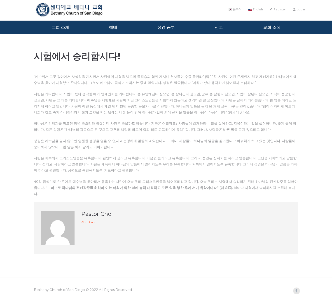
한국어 (237, 9)
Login (301, 9)
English (257, 9)
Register (280, 9)
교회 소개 (60, 27)
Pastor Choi (97, 213)
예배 (113, 27)
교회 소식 (272, 27)
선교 (219, 27)
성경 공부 (166, 27)
